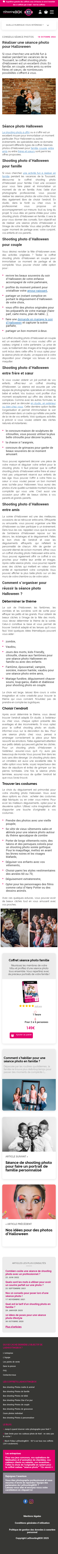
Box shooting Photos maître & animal (19, 1387)
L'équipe (6, 1357)
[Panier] (46, 12)
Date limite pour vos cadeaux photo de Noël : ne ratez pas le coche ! (28, 1435)
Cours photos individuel (13, 1413)
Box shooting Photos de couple (16, 1404)
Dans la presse (9, 1366)
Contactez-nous (9, 1375)
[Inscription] (40, 12)
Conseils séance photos (18, 37)
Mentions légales (32, 1516)
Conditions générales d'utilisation (32, 1523)
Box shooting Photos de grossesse (18, 1409)
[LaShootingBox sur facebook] (25, 1503)
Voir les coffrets (39, 5)
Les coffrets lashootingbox (19, 1382)
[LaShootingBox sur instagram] (31, 1504)
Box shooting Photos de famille (16, 1391)
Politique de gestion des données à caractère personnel (32, 1531)
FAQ (5, 1370)
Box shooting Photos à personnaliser (18, 1417)
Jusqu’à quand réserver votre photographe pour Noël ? (28, 1429)
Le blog (7, 1424)
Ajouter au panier (24, 1034)
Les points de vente (11, 1362)
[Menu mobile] (51, 12)
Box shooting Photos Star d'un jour (18, 1400)
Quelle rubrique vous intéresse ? (25, 25)
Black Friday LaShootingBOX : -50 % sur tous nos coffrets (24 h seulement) (28, 1442)
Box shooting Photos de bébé (15, 1396)
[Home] (12, 12)
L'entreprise (8, 1353)
